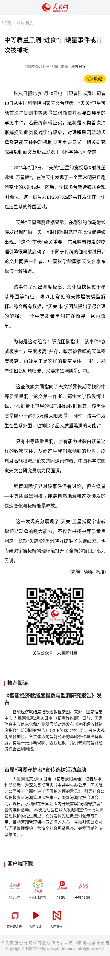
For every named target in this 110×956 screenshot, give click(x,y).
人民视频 (35, 927)
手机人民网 (82, 897)
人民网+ (61, 897)
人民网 (6, 23)
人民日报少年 (38, 897)
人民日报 (14, 897)
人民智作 (56, 927)
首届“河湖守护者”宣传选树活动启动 (45, 770)
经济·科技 (25, 23)
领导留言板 (14, 927)
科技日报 (78, 67)
